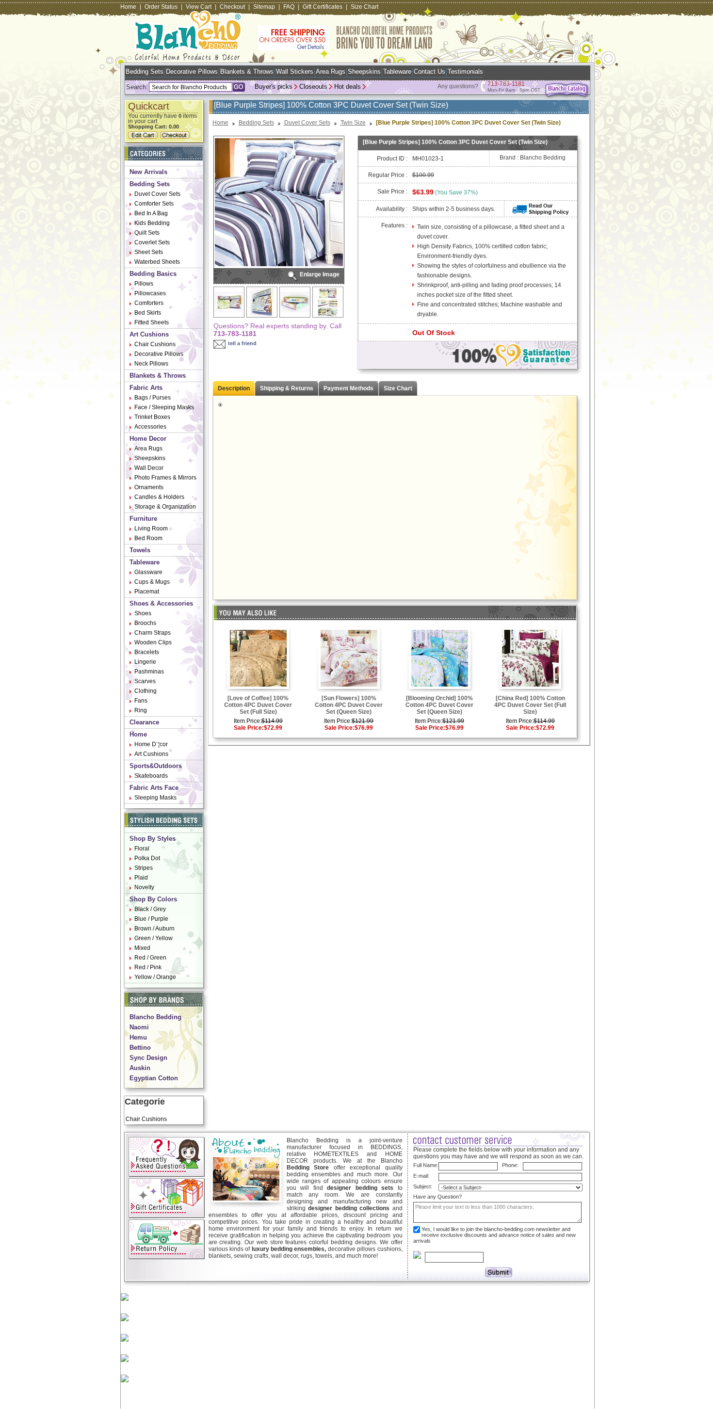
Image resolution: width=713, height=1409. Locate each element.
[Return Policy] (167, 1257)
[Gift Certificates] (167, 1216)
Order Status (161, 6)
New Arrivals (148, 172)
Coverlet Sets (152, 242)
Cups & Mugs (152, 581)
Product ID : (392, 158)
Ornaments (148, 487)
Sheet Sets (148, 252)
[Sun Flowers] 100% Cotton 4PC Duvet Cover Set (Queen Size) (349, 705)
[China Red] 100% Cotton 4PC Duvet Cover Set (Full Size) (530, 705)
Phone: (510, 1165)
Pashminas (149, 671)
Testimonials (465, 71)
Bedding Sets (144, 71)
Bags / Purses (152, 397)
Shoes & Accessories (161, 603)
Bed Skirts (147, 312)
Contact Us (429, 71)
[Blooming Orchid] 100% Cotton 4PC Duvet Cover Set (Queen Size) (439, 705)
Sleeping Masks (155, 797)
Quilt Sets (147, 232)
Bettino (140, 1047)
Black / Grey (150, 909)
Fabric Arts (146, 387)
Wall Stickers (294, 71)
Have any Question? (437, 1197)
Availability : (391, 209)
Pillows (143, 283)
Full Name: (425, 1165)
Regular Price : (387, 175)
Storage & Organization (165, 506)
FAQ (288, 6)
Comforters (148, 303)
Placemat (146, 591)
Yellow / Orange (155, 977)
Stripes (143, 868)
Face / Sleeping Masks (164, 407)
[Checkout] (176, 136)
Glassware (148, 572)
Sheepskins (364, 71)
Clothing (145, 691)
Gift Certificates (322, 6)
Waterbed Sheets (157, 261)
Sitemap (264, 6)
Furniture (143, 518)
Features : (394, 225)
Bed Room (148, 538)
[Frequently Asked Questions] (167, 1174)
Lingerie (145, 661)
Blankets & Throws (247, 71)
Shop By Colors (153, 899)
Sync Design (148, 1057)
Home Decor (148, 438)
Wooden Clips (153, 642)
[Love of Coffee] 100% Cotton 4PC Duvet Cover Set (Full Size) (258, 705)
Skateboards (151, 775)
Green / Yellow (153, 938)
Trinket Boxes (152, 417)
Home (128, 6)
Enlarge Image (320, 274)
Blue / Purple (151, 918)
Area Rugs (330, 71)
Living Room (151, 528)
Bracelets (146, 652)
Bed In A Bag (151, 213)
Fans (140, 700)
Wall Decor (148, 467)
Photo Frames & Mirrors (165, 477)
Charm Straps (152, 632)
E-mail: (421, 1176)
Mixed (142, 948)
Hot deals (347, 86)
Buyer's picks (273, 86)
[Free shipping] (345, 48)
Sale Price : (392, 191)
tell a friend (242, 343)
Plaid (141, 877)
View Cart (198, 6)
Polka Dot (147, 858)
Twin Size (353, 122)
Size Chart (364, 6)
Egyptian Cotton (154, 1078)
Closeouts (313, 86)
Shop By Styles (153, 838)
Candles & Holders (159, 497)
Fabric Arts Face (154, 787)
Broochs (145, 623)
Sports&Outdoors (156, 765)
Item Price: (247, 721)
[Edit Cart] (144, 136)
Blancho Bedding (155, 1017)
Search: (137, 87)
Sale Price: (249, 727)
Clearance (144, 722)
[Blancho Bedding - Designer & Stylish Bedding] (187, 57)
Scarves (145, 681)
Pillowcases (150, 293)
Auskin (140, 1068)
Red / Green (150, 957)
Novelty (144, 887)
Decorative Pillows (192, 71)
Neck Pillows (151, 363)
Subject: (422, 1186)
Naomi (139, 1027)
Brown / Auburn (154, 928)
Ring (140, 710)
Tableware (397, 71)
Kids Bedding (152, 223)
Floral (141, 848)
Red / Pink (148, 967)
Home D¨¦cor (151, 744)
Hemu (138, 1037)
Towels (140, 550)
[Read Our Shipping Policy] (540, 212)
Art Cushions (149, 334)
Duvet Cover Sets (157, 194)
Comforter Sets (154, 203)
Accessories (150, 426)
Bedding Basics (153, 273)
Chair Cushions (155, 344)
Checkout (232, 6)
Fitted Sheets (151, 322)
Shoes (142, 613)
